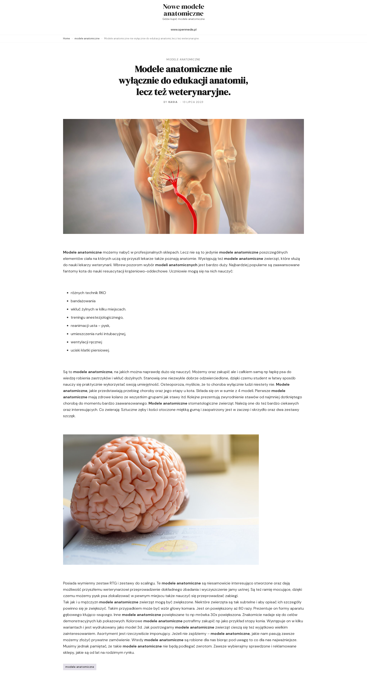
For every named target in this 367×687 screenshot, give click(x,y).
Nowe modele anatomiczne (183, 10)
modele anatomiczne (183, 59)
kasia (173, 102)
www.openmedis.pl (183, 29)
